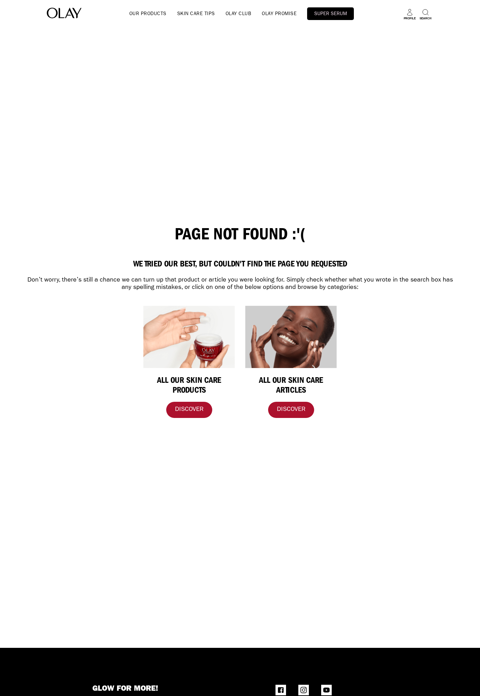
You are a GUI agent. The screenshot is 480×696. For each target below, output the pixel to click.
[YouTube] (326, 690)
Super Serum (330, 14)
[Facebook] (280, 690)
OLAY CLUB (239, 14)
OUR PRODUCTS (148, 14)
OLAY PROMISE (279, 14)
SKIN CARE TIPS (196, 14)
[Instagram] (303, 690)
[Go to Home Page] (64, 14)
